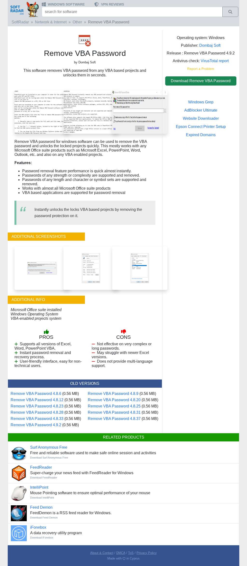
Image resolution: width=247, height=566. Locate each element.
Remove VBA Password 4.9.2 (36, 425)
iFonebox (38, 527)
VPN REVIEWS (112, 4)
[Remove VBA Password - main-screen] (42, 268)
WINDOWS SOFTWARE (66, 4)
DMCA (120, 553)
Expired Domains (201, 135)
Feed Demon (41, 507)
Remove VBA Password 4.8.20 (114, 400)
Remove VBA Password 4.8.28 (37, 412)
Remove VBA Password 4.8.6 (36, 394)
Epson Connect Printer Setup (201, 127)
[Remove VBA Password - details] (139, 268)
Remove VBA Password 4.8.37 (114, 419)
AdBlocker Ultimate (200, 110)
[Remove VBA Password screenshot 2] (91, 112)
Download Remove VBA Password (201, 81)
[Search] (230, 12)
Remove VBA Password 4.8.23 (37, 406)
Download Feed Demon (44, 517)
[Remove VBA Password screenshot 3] (42, 112)
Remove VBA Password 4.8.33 (37, 419)
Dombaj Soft (209, 45)
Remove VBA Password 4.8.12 (37, 400)
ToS (131, 553)
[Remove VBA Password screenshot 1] (139, 112)
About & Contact (101, 553)
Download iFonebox (41, 537)
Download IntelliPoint (42, 497)
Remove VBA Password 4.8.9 (113, 394)
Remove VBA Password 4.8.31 (114, 412)
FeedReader (41, 467)
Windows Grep (200, 102)
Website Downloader (201, 118)
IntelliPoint (39, 487)
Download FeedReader (43, 477)
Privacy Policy (147, 553)
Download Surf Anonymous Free (49, 457)
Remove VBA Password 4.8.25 (114, 406)
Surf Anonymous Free (48, 447)
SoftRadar (20, 22)
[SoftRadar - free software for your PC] (24, 9)
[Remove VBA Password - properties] (91, 268)
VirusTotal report (215, 61)
